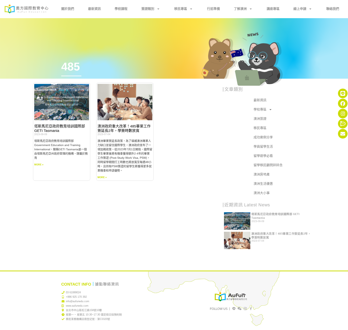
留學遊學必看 (263, 156)
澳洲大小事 (262, 193)
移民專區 (180, 9)
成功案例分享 (263, 137)
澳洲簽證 (260, 118)
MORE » (39, 164)
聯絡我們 (332, 9)
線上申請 (299, 9)
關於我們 (67, 9)
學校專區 (260, 109)
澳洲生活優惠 (263, 183)
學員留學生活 (263, 146)
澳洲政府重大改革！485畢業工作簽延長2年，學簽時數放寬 (124, 128)
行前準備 (213, 9)
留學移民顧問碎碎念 (268, 165)
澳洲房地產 (262, 174)
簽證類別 (147, 9)
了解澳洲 (240, 9)
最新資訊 (94, 9)
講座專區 (273, 9)
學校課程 (121, 9)
